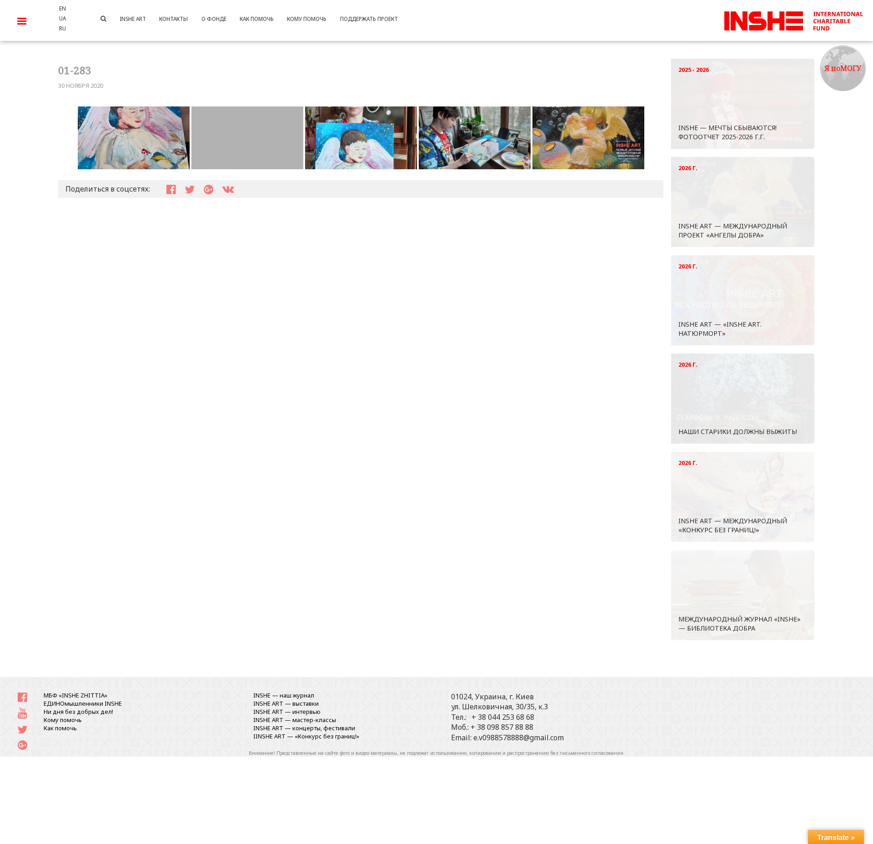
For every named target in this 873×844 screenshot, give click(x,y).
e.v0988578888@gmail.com (518, 738)
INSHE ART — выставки (286, 703)
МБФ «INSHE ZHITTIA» (75, 695)
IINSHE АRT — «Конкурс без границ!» (306, 736)
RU (62, 28)
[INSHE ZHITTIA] (793, 20)
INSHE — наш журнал (283, 695)
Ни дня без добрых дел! (78, 712)
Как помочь (60, 728)
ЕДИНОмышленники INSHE (83, 703)
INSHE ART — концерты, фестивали (304, 728)
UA (62, 18)
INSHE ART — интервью (287, 712)
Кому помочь (63, 720)
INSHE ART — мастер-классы (294, 720)
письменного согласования (591, 753)
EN (62, 8)
